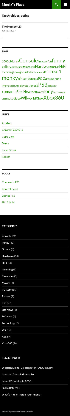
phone (57, 78)
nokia (34, 78)
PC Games (45, 78)
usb (11, 98)
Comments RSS (10, 182)
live (33, 72)
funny (58, 60)
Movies (6, 282)
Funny (5, 242)
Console (28, 60)
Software (37, 92)
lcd (29, 72)
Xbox (39, 98)
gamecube (16, 66)
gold (32, 66)
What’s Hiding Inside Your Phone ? (22, 394)
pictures (15, 85)
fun (50, 61)
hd (53, 66)
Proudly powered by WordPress (17, 411)
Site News (24, 91)
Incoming (7, 72)
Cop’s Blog (8, 136)
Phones (6, 85)
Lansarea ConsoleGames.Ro (18, 374)
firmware (43, 61)
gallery (6, 67)
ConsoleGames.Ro (12, 129)
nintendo (24, 78)
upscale (5, 98)
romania (9, 91)
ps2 (35, 85)
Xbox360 (53, 97)
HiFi (62, 66)
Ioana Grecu (9, 150)
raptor (54, 86)
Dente (5, 143)
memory (39, 72)
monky (10, 77)
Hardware (43, 66)
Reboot (6, 156)
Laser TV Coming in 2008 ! (17, 381)
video (17, 98)
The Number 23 (12, 26)
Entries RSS (8, 195)
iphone (16, 72)
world (31, 98)
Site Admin (8, 202)
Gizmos (6, 249)
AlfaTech (7, 123)
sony (48, 91)
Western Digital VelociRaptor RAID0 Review (27, 367)
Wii (24, 97)
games (26, 66)
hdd (57, 66)
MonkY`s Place (13, 4)
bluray (14, 61)
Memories (8, 276)
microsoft (52, 71)
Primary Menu (65, 4)
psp (49, 85)
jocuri (23, 72)
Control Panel (10, 188)
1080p (6, 61)
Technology (59, 92)
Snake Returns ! (11, 387)
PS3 (42, 84)
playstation (26, 85)
